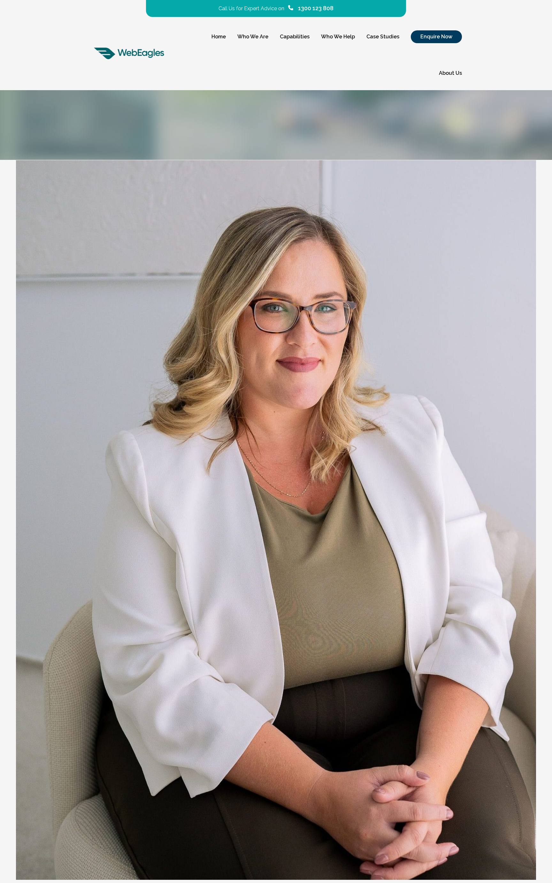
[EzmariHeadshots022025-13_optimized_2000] (276, 520)
